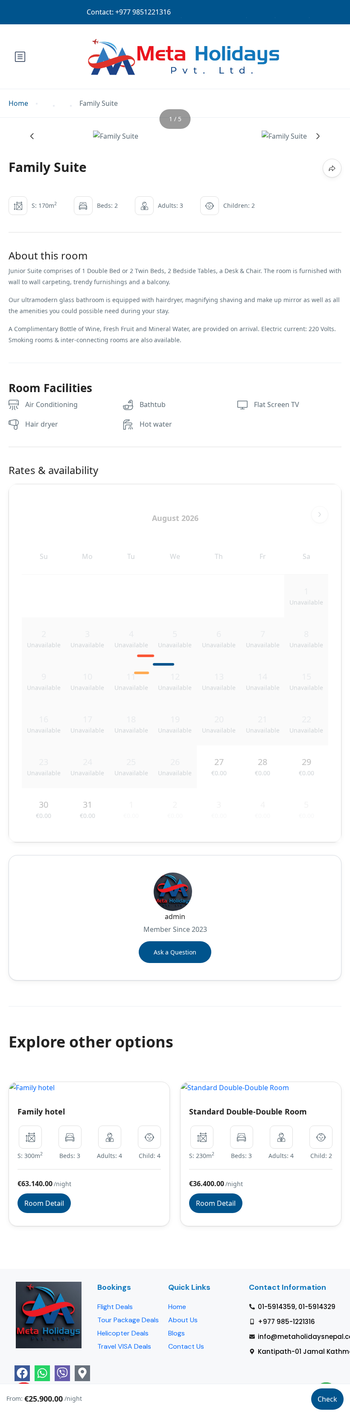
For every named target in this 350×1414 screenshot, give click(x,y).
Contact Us (186, 1346)
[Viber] (62, 1373)
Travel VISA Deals (124, 1346)
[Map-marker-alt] (82, 1373)
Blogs (176, 1333)
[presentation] (32, 136)
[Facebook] (22, 1373)
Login (260, 12)
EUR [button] (322, 12)
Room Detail (44, 1203)
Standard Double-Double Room (248, 1111)
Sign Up (292, 12)
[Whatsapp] (42, 1373)
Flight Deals (115, 1306)
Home (18, 103)
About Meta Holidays (214, 12)
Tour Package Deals (128, 1319)
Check (327, 1399)
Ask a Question (175, 952)
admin (175, 916)
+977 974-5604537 (150, 12)
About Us (183, 1319)
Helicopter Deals (123, 1333)
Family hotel (41, 1111)
